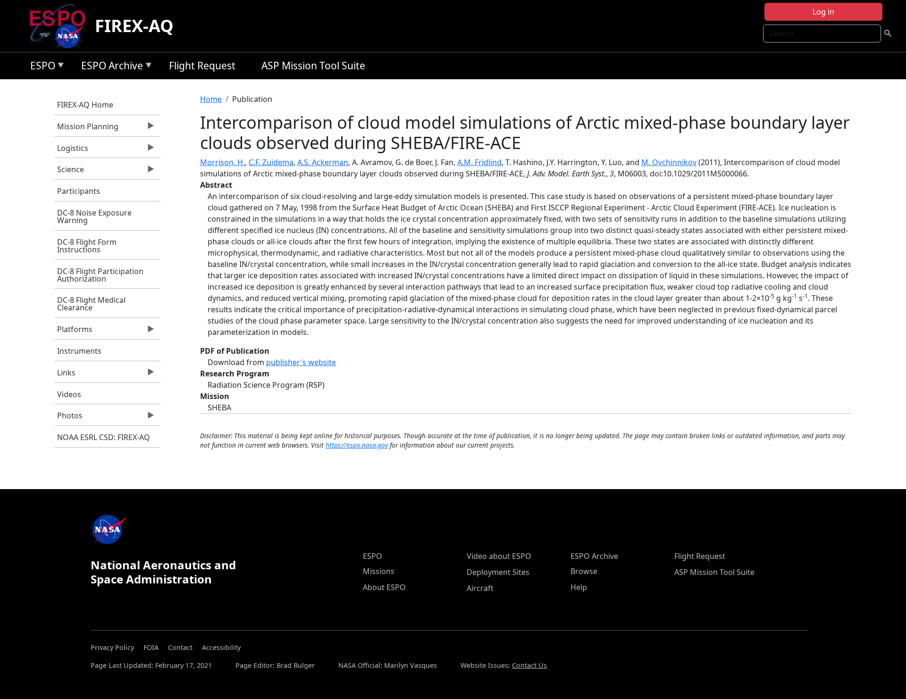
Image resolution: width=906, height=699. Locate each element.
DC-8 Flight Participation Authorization (100, 275)
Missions (378, 571)
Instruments (79, 351)
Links (65, 375)
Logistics (71, 150)
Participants (78, 191)
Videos (69, 394)
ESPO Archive (109, 67)
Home (211, 99)
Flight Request (202, 65)
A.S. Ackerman (322, 162)
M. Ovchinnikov (668, 162)
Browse (583, 571)
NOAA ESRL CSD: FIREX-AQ (103, 437)
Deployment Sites (498, 572)
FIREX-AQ (134, 25)
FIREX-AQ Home (85, 105)
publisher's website (301, 362)
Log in (823, 12)
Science (69, 171)
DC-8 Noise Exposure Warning (94, 216)
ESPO (40, 67)
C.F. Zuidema (271, 162)
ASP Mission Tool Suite (313, 65)
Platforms (73, 331)
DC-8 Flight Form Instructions (87, 246)
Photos (69, 417)
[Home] (61, 26)
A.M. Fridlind (479, 162)
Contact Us (529, 665)
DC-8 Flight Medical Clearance (91, 304)
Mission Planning (86, 128)
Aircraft (480, 588)
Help (578, 587)
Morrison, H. (222, 162)
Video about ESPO (499, 556)
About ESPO (384, 587)
